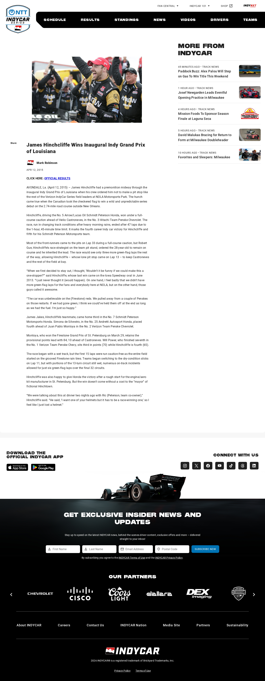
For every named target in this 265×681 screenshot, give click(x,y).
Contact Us (95, 625)
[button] (11, 594)
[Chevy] (40, 593)
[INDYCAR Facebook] (208, 465)
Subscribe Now (205, 549)
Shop (224, 6)
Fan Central (166, 6)
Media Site (171, 625)
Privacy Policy (122, 670)
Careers (64, 625)
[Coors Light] (119, 593)
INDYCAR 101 (198, 6)
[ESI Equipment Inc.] (238, 593)
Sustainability (238, 625)
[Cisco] (80, 593)
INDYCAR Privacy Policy (169, 557)
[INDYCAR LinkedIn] (254, 465)
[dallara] (159, 593)
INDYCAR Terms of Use (132, 557)
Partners (203, 625)
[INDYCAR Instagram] (185, 465)
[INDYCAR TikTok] (231, 465)
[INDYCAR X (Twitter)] (196, 465)
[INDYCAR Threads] (242, 465)
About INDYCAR (29, 625)
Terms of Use (143, 670)
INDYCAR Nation (133, 625)
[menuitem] (55, 20)
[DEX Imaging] (199, 593)
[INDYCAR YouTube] (219, 465)
